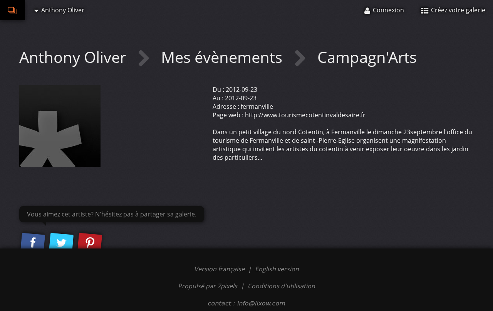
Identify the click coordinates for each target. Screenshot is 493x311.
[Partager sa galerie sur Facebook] (32, 243)
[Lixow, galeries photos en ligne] (12, 10)
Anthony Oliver (74, 57)
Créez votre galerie (457, 10)
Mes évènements (223, 57)
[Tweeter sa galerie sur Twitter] (61, 243)
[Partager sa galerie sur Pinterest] (89, 243)
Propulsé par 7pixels (207, 286)
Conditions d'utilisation (281, 286)
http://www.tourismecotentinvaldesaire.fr (305, 115)
